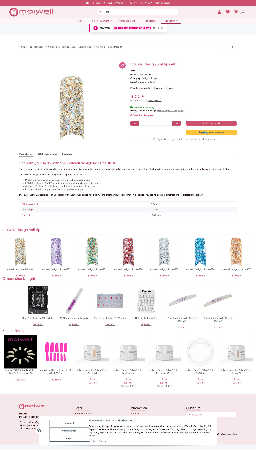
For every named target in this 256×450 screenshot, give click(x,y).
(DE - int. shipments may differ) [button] (170, 110)
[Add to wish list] (122, 65)
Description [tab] (26, 154)
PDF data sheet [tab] (47, 154)
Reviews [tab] (67, 154)
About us (134, 413)
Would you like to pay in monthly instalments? (184, 139)
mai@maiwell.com (162, 3)
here (201, 195)
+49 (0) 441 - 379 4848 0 (140, 3)
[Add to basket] (22, 56)
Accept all (69, 423)
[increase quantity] (176, 123)
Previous (1, 255)
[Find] (100, 12)
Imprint (92, 441)
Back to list (26, 47)
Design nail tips (149, 78)
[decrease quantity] (134, 123)
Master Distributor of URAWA (132, 28)
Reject (69, 438)
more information (206, 139)
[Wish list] (228, 12)
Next (254, 255)
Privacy (102, 441)
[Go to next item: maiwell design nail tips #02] (224, 47)
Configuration (69, 430)
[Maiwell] (31, 12)
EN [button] (87, 3)
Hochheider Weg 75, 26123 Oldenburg (110, 3)
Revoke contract (83, 413)
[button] (219, 12)
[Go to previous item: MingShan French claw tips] (232, 47)
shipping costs (154, 100)
